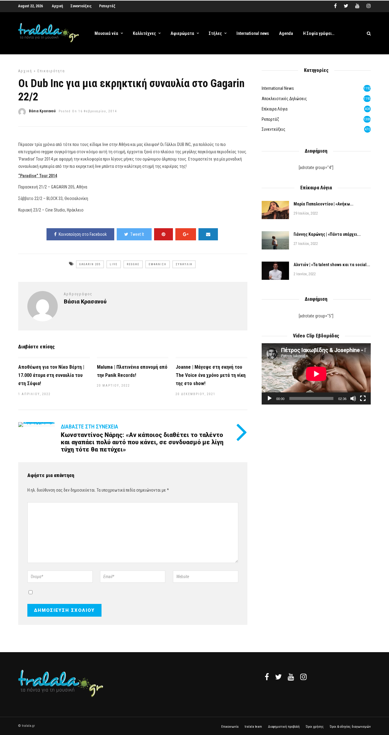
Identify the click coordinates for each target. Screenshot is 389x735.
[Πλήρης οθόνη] (363, 398)
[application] (316, 374)
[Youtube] (357, 6)
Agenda (286, 33)
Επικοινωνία (230, 727)
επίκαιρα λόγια (274, 109)
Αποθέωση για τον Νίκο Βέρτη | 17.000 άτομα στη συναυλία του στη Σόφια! (51, 375)
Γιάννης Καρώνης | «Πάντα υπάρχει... (327, 234)
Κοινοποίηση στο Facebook (83, 234)
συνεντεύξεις (273, 129)
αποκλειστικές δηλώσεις (284, 98)
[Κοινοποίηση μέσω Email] (208, 234)
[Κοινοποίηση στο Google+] (185, 234)
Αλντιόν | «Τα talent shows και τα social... (332, 264)
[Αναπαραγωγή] (270, 398)
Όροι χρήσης (315, 727)
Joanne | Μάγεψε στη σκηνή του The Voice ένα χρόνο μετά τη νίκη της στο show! (211, 375)
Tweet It (137, 234)
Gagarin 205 (90, 264)
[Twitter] (278, 677)
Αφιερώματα (182, 33)
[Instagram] (369, 6)
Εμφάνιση (158, 264)
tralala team (253, 727)
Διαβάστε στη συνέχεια (89, 426)
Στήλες (215, 33)
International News (278, 88)
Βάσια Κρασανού (42, 111)
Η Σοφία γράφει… (318, 33)
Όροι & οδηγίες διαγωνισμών (350, 727)
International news (252, 33)
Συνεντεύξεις (81, 6)
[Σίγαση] (353, 398)
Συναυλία (184, 264)
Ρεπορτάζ (107, 6)
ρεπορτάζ (270, 119)
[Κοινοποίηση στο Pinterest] (163, 234)
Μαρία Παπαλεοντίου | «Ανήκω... (323, 204)
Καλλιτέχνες (144, 33)
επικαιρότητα (51, 71)
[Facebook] (267, 677)
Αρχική (57, 6)
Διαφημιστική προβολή (284, 727)
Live (114, 264)
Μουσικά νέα (106, 33)
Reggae (133, 264)
